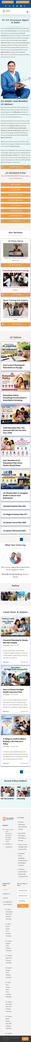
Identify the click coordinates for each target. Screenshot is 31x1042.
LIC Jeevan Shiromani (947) (14, 531)
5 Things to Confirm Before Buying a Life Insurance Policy (13, 725)
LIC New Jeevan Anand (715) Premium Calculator (9, 932)
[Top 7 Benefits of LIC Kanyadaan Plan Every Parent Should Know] (15, 447)
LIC (15, 112)
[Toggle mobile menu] (28, 12)
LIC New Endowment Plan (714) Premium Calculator (9, 916)
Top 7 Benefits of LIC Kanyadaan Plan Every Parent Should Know (13, 447)
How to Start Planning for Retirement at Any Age (13, 351)
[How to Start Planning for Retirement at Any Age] (15, 351)
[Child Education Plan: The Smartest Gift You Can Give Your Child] (15, 414)
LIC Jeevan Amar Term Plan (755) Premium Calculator (9, 1008)
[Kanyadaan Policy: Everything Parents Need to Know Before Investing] (15, 381)
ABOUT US (6, 896)
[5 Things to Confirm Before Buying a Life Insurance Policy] (15, 725)
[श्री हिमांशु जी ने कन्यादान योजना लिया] (23, 792)
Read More (6, 662)
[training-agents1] (8, 592)
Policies (5, 900)
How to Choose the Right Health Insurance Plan (13, 676)
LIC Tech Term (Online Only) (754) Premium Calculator (9, 991)
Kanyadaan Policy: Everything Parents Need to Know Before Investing (13, 382)
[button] (2, 596)
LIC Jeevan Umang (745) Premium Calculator (9, 974)
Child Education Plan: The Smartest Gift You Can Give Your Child (13, 414)
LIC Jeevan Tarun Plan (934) (14, 522)
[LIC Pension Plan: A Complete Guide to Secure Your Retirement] (15, 479)
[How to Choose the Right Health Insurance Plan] (15, 676)
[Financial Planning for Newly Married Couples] (15, 626)
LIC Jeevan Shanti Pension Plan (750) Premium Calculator (9, 1024)
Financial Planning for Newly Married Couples (13, 627)
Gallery (18, 351)
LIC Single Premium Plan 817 (15, 514)
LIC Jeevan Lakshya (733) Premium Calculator (9, 947)
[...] (16, 657)
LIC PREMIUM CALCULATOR (7, 905)
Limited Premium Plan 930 (14, 506)
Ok (25, 1039)
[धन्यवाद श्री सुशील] (7, 792)
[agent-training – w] (15, 303)
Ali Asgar (7, 645)
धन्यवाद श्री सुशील (5, 792)
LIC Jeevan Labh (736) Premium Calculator (9, 961)
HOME (5, 891)
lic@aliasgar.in (9, 849)
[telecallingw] (15, 273)
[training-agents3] (23, 592)
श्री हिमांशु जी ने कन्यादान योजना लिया (21, 792)
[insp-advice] (15, 244)
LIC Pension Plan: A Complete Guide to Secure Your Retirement (13, 479)
